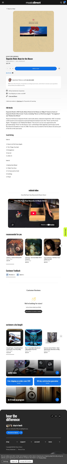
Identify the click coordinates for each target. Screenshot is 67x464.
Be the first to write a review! (34, 311)
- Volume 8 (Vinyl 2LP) (13, 257)
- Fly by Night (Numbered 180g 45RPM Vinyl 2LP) (32, 348)
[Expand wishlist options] (59, 68)
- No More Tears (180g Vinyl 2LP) (52, 258)
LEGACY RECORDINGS (12, 56)
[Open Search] (61, 2)
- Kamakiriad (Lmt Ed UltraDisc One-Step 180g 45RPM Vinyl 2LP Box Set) (14, 348)
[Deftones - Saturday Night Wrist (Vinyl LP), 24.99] (33, 247)
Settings (5, 461)
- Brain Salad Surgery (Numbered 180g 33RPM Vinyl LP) (51, 348)
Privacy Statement (10, 449)
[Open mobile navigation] (2, 2)
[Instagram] (56, 416)
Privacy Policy (42, 457)
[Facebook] (52, 416)
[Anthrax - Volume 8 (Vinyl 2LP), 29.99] (14, 247)
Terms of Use (21, 449)
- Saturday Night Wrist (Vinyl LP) (33, 258)
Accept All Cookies (26, 461)
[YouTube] (59, 416)
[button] (61, 246)
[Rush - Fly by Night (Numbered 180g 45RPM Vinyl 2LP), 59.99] (33, 337)
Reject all (14, 461)
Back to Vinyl (11, 8)
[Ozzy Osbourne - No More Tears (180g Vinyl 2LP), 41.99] (52, 247)
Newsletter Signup (13, 432)
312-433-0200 (30, 80)
